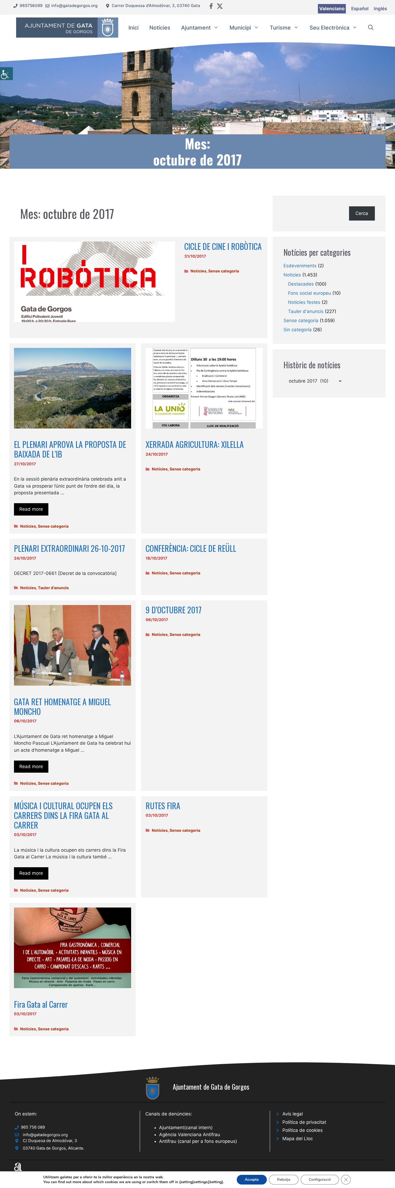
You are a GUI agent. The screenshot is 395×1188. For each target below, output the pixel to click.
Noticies (198, 271)
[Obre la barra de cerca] (371, 28)
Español (359, 8)
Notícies (159, 27)
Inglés (380, 8)
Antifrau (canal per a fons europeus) (198, 1141)
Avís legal (292, 1114)
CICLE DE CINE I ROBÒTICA (223, 246)
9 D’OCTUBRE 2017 (174, 610)
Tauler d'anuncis (53, 587)
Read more (31, 509)
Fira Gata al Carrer (41, 1004)
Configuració (320, 1179)
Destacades (301, 284)
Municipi (240, 27)
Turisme (280, 27)
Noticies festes (304, 302)
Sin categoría (297, 329)
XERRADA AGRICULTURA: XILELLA (195, 444)
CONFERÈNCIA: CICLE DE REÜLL (191, 548)
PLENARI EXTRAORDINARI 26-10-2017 (69, 548)
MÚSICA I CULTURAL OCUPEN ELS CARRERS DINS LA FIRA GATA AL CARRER (63, 815)
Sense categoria (223, 271)
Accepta (252, 1179)
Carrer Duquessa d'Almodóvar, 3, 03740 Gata (156, 5)
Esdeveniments (300, 265)
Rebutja (283, 1179)
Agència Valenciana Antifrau (189, 1134)
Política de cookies (302, 1130)
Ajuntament (196, 27)
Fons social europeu (309, 293)
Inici (133, 27)
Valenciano (331, 8)
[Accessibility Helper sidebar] (6, 73)
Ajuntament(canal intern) (186, 1127)
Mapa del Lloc (297, 1138)
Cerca (362, 213)
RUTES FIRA (163, 806)
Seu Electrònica (329, 27)
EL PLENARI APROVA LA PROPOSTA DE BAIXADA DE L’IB (70, 449)
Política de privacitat (304, 1122)
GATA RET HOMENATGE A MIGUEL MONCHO (62, 706)
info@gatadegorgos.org (74, 5)
